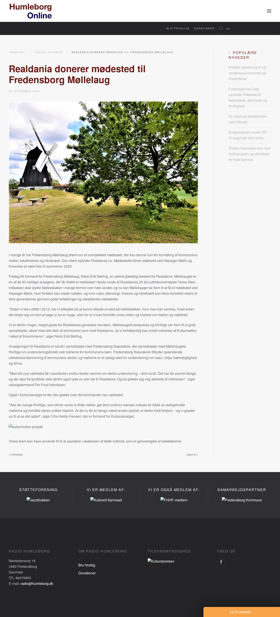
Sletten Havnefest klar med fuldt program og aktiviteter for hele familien (249, 154)
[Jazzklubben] (38, 499)
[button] (269, 11)
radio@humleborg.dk (37, 583)
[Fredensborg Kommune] (242, 499)
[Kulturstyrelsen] (161, 560)
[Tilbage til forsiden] (30, 11)
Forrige (17, 454)
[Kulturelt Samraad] (106, 499)
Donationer (204, 28)
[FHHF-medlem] (174, 499)
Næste (191, 454)
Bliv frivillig (178, 28)
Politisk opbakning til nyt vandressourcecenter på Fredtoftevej (247, 73)
